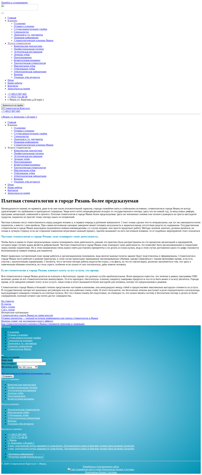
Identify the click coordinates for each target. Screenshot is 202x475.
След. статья (8, 309)
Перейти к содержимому (14, 2)
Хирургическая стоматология (30, 63)
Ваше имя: (6, 360)
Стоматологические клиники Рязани (33, 40)
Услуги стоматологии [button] (19, 147)
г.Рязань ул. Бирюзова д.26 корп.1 (19, 116)
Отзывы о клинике (24, 26)
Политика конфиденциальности (26, 456)
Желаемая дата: (9, 367)
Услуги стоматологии (19, 43)
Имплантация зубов (24, 66)
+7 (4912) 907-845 (17, 94)
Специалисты (21, 32)
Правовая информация (26, 37)
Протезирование (23, 57)
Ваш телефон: (8, 363)
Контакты (13, 85)
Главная (12, 17)
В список (6, 304)
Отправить (8, 376)
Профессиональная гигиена (29, 49)
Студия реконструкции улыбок (30, 29)
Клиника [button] (12, 125)
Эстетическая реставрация (28, 51)
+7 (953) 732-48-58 (17, 96)
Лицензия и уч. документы (28, 34)
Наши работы (15, 83)
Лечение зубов (22, 54)
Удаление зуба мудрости (27, 77)
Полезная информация (21, 454)
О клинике (20, 23)
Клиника (12, 20)
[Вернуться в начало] (19, 9)
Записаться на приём (19, 88)
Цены (11, 80)
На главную (7, 301)
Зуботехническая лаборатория (30, 71)
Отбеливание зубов (24, 68)
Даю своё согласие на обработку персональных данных (26, 373)
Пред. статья (8, 306)
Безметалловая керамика (27, 60)
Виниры (18, 74)
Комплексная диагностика (28, 46)
